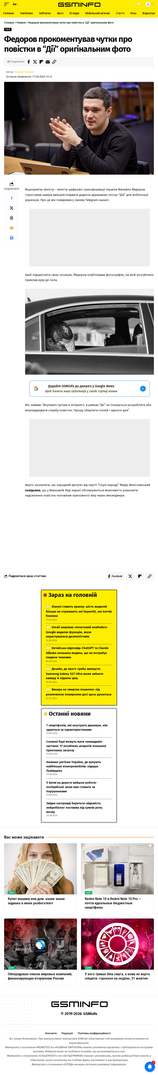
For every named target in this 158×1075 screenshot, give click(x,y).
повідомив (32, 490)
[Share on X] (35, 62)
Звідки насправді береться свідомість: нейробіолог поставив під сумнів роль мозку (74, 807)
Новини (21, 22)
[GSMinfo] (79, 4)
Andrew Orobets (24, 71)
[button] (7, 4)
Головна (9, 22)
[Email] (48, 62)
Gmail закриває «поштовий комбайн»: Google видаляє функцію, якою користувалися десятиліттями (76, 631)
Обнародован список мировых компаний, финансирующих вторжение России (40, 976)
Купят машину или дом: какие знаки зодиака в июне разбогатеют (36, 901)
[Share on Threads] (11, 218)
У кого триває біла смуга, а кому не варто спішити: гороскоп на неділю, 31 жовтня (117, 976)
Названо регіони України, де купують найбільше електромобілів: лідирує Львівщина (73, 766)
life (8, 29)
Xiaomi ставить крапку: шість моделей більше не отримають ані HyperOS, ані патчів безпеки (79, 611)
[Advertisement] (89, 237)
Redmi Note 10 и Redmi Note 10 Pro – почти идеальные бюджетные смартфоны (113, 903)
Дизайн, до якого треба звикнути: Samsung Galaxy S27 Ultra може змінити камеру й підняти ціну (74, 673)
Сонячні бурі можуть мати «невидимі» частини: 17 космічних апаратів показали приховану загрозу (76, 746)
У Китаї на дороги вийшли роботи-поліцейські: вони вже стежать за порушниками (71, 787)
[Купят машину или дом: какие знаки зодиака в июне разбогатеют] (40, 868)
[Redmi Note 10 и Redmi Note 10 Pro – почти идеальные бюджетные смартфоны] (117, 868)
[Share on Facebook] (28, 62)
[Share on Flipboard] (41, 62)
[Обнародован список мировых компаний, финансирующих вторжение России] (40, 944)
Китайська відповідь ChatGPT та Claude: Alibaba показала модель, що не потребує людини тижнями (77, 652)
